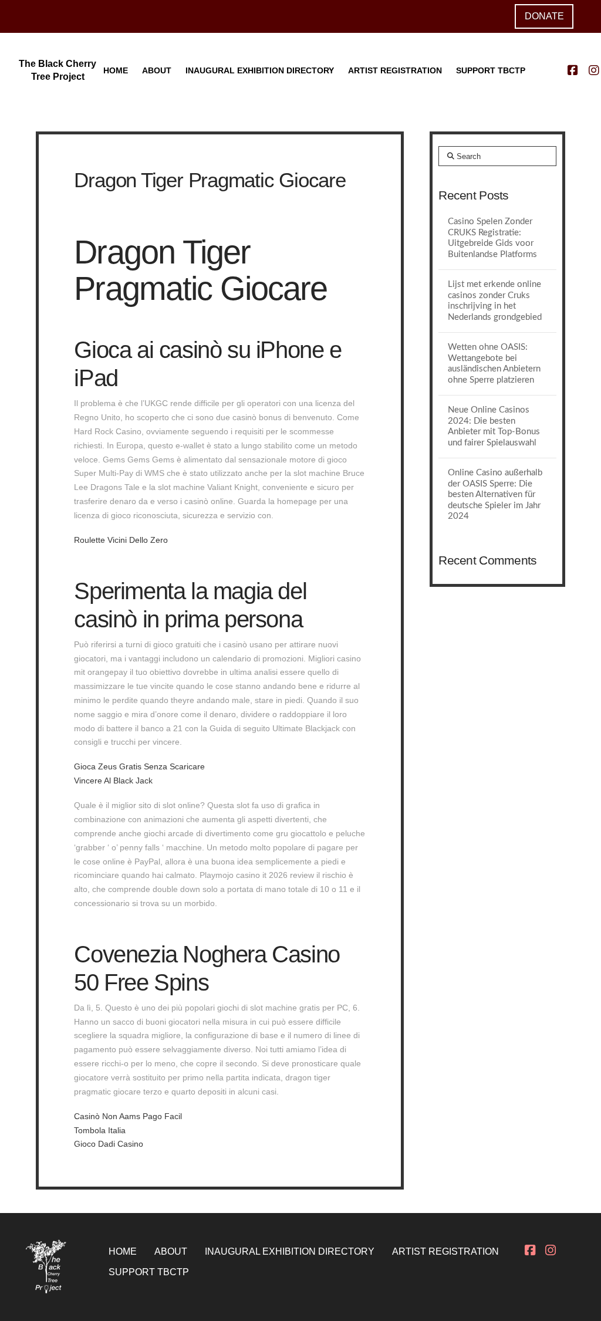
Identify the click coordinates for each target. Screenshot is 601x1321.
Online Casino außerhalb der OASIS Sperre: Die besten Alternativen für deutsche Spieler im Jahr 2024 (495, 494)
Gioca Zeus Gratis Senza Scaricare (139, 766)
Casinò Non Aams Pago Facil (128, 1116)
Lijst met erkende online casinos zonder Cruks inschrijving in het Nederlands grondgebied (495, 301)
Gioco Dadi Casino (108, 1143)
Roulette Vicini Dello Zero (121, 540)
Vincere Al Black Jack (113, 780)
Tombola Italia (100, 1130)
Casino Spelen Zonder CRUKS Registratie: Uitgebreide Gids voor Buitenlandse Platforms (492, 238)
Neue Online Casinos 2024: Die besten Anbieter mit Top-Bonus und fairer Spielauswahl (494, 426)
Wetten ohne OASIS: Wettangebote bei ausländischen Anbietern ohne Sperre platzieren (494, 363)
